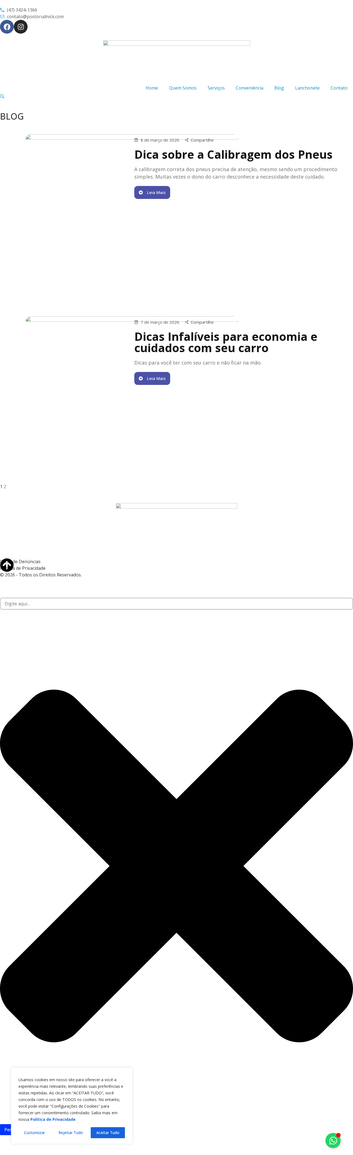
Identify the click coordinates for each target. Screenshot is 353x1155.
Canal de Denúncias (20, 561)
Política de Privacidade (23, 568)
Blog (279, 88)
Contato (339, 88)
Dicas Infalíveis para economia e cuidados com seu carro (225, 342)
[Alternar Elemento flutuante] (333, 1140)
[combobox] (176, 603)
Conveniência (249, 88)
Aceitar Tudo (107, 1132)
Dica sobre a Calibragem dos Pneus (233, 154)
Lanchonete (307, 88)
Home (152, 88)
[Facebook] (7, 27)
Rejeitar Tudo (70, 1132)
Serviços (216, 88)
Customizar (34, 1132)
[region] (71, 1105)
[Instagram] (21, 27)
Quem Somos (183, 88)
